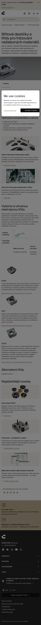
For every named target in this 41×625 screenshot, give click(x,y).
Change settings (10, 111)
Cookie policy (26, 105)
